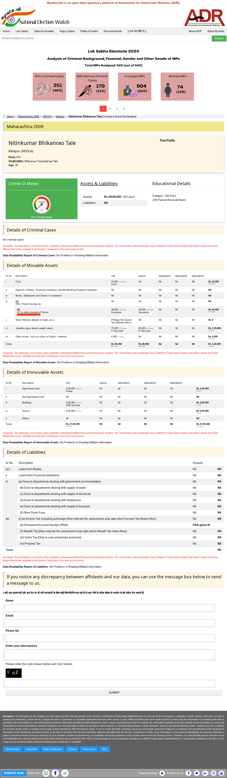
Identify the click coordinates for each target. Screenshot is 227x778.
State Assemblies (44, 31)
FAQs (104, 749)
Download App (148, 773)
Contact (72, 749)
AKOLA (47, 116)
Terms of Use (89, 749)
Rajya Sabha (67, 31)
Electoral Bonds (113, 31)
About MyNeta (215, 31)
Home (6, 31)
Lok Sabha (22, 31)
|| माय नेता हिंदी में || (137, 31)
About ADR (195, 31)
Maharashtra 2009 (29, 116)
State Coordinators (53, 749)
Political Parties (89, 31)
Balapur (60, 116)
